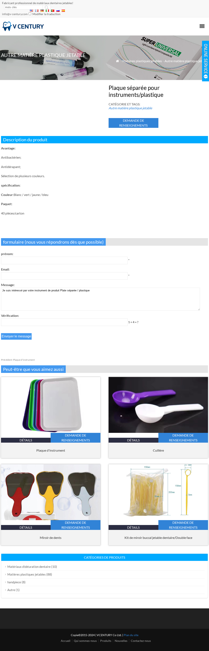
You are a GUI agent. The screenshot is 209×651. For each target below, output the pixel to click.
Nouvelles (121, 640)
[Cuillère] (158, 431)
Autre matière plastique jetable (186, 61)
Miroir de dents (50, 537)
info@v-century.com (15, 14)
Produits (105, 640)
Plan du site (131, 635)
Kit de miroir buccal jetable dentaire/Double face (158, 537)
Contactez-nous (141, 640)
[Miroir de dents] (50, 519)
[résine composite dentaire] (23, 30)
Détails (26, 440)
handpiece (14, 582)
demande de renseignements (133, 122)
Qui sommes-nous (85, 640)
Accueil (65, 640)
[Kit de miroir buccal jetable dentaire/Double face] (158, 519)
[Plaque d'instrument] (50, 431)
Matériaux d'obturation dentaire (29, 566)
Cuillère (158, 450)
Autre (11, 590)
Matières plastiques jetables (142, 61)
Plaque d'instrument (18, 359)
